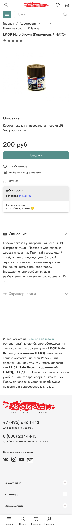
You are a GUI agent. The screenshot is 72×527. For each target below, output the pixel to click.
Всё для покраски (41, 339)
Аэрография (28, 23)
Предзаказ (36, 155)
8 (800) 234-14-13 (19, 436)
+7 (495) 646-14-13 (21, 422)
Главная (8, 23)
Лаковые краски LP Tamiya (21, 28)
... (44, 23)
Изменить (25, 195)
